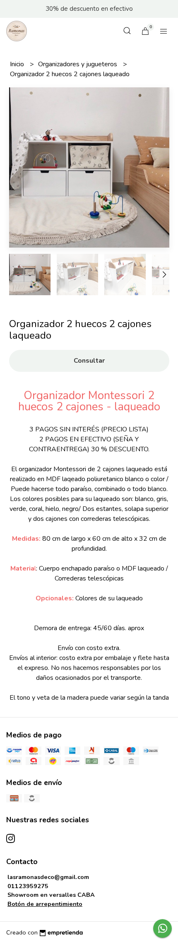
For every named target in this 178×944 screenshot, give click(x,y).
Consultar (89, 360)
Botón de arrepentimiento (44, 904)
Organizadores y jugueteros (78, 64)
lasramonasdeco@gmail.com (48, 877)
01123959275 (27, 886)
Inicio (18, 64)
